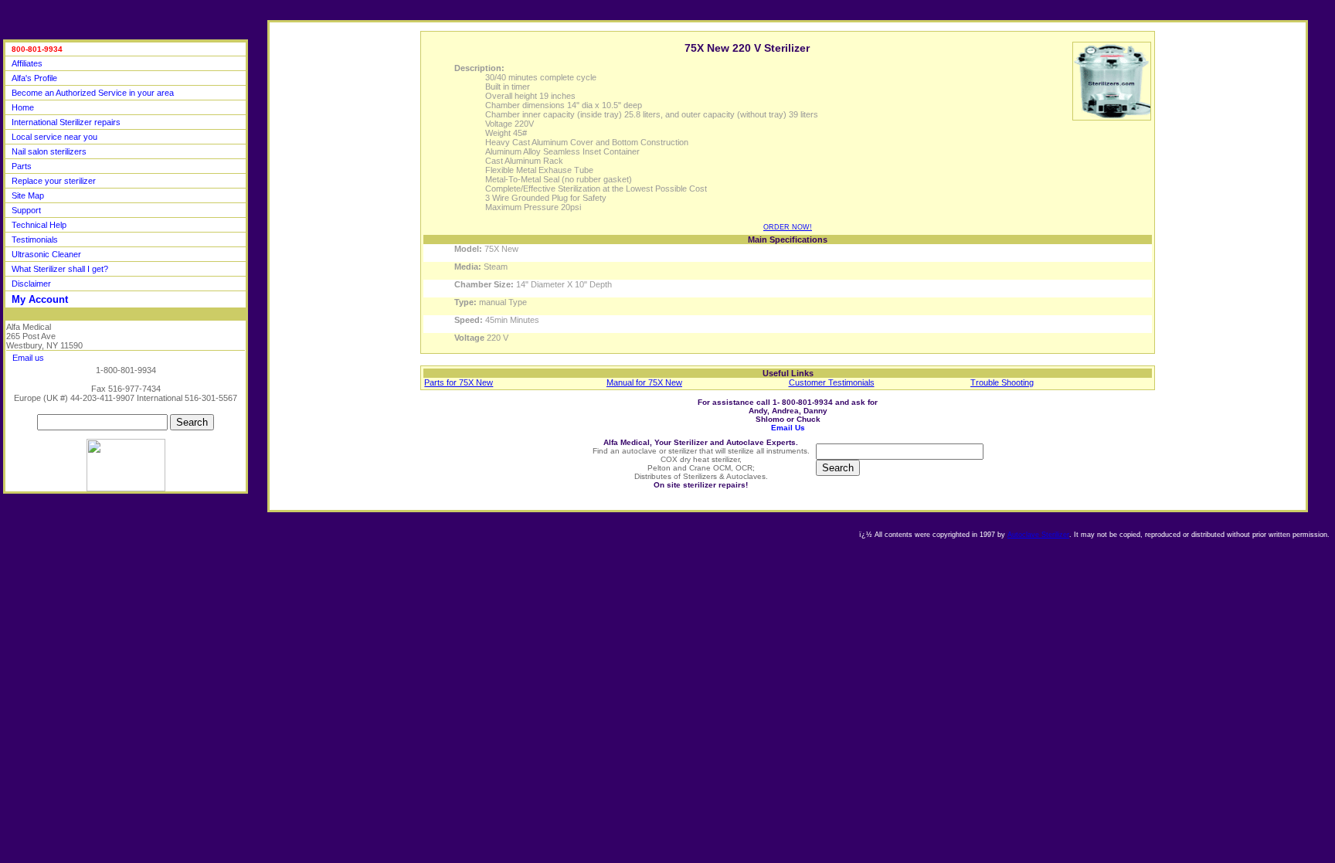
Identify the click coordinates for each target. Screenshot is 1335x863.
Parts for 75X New (458, 382)
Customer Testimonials (832, 382)
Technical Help (39, 224)
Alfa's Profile (34, 78)
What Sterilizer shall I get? (60, 269)
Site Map (28, 195)
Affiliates (27, 63)
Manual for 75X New (644, 382)
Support (26, 210)
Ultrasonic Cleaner (46, 254)
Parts (22, 166)
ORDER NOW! (787, 227)
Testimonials (35, 239)
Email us (28, 357)
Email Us (788, 427)
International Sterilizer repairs (66, 122)
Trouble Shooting (1002, 382)
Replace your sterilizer (54, 180)
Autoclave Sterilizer (1038, 535)
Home (23, 107)
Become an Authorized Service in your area (93, 92)
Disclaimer (31, 283)
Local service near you (54, 136)
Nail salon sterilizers (49, 151)
